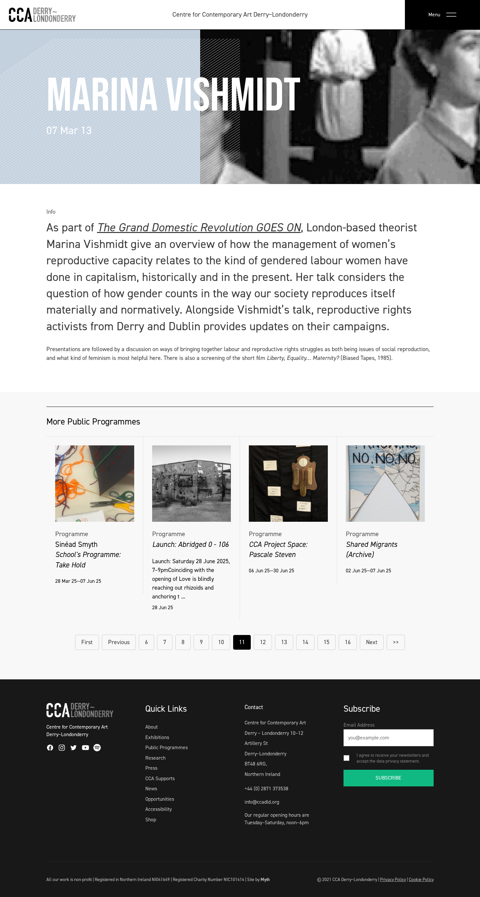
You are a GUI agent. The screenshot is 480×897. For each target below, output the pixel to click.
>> (396, 642)
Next (371, 642)
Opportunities (159, 799)
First (87, 642)
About (151, 726)
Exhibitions (157, 737)
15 (326, 642)
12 (263, 642)
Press (151, 768)
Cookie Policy (421, 879)
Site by (258, 879)
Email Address (359, 724)
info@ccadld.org (262, 801)
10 (221, 642)
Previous (119, 642)
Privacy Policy (393, 879)
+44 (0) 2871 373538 (266, 788)
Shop (150, 819)
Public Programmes (166, 747)
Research (155, 757)
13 (284, 642)
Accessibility (158, 809)
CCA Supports (160, 778)
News (151, 788)
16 (348, 642)
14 (305, 642)
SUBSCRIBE (388, 777)
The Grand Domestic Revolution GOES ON (199, 227)
